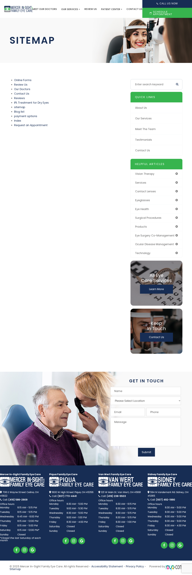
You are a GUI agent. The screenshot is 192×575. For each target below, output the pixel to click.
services (140, 183)
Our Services (143, 118)
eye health (142, 209)
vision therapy (144, 174)
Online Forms (23, 80)
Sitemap (15, 569)
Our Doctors (22, 89)
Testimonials (143, 140)
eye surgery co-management (154, 235)
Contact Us (134, 9)
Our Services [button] (69, 9)
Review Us (90, 9)
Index (17, 121)
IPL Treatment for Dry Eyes (31, 102)
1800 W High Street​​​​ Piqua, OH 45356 (72, 492)
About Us (141, 108)
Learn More (156, 289)
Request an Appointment (31, 125)
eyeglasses (142, 200)
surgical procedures (148, 218)
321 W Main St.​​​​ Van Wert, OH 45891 (121, 492)
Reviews (19, 98)
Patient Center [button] (110, 9)
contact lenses (145, 191)
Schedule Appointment (162, 13)
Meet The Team (145, 129)
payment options (25, 116)
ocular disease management (154, 244)
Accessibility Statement (107, 566)
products (141, 226)
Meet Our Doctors (45, 9)
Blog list (19, 111)
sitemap (19, 107)
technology (142, 253)
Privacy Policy (135, 566)
